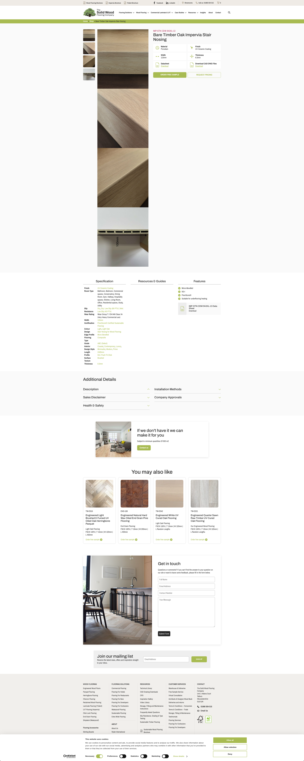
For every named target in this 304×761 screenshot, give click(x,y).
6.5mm (100, 363)
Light (99, 329)
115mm (100, 320)
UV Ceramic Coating (105, 288)
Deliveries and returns (176, 702)
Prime (115, 349)
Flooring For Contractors (120, 706)
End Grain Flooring (128, 526)
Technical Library (146, 688)
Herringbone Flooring (90, 695)
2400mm (100, 352)
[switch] (122, 756)
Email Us (204, 710)
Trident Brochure (132, 3)
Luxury (118, 346)
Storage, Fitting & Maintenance (179, 713)
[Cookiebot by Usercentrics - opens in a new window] (69, 756)
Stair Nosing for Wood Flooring (109, 331)
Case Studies (179, 12)
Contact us (144, 447)
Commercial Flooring (119, 688)
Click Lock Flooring (89, 713)
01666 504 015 (209, 3)
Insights (203, 12)
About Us (115, 728)
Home (85, 21)
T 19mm (135, 529)
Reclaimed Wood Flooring (92, 702)
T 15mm (100, 532)
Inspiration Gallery (146, 699)
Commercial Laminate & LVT (161, 12)
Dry (98, 308)
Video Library (145, 702)
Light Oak (106, 329)
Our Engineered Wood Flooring (202, 526)
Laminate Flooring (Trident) (92, 706)
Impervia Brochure (115, 3)
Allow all (230, 740)
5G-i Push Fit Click (104, 355)
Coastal (100, 346)
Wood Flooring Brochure (94, 3)
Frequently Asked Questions (150, 712)
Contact (218, 12)
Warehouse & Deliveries (177, 688)
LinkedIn (172, 3)
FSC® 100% (90, 532)
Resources (192, 12)
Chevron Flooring (89, 699)
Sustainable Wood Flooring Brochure (153, 730)
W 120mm (108, 532)
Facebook (159, 3)
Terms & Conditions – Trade (178, 709)
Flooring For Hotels (118, 692)
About (211, 12)
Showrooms (188, 3)
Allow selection (230, 747)
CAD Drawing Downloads (149, 692)
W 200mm (143, 529)
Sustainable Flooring (119, 713)
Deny (230, 754)
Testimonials (173, 716)
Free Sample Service (176, 692)
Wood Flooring (141, 12)
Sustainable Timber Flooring (150, 722)
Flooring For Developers (120, 702)
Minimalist (101, 349)
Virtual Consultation (175, 695)
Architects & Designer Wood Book (180, 699)
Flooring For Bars (118, 699)
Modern (109, 349)
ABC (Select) (102, 343)
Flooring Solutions (125, 12)
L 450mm (89, 534)
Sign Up (199, 659)
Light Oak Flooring (93, 529)
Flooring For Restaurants (120, 695)
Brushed (100, 358)
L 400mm (124, 532)
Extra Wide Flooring (119, 716)
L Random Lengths (163, 529)
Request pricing (204, 74)
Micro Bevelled (103, 334)
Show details (178, 756)
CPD (141, 695)
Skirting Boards (88, 731)
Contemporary (109, 346)
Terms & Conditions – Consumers (180, 706)
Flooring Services (175, 720)
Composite (101, 337)
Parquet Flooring (89, 692)
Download (165, 66)
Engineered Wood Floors (91, 688)
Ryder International (118, 731)
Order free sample (169, 74)
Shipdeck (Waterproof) (91, 720)
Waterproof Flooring (118, 709)
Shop (92, 21)
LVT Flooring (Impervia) (91, 709)
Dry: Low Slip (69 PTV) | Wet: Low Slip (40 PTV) (110, 310)
